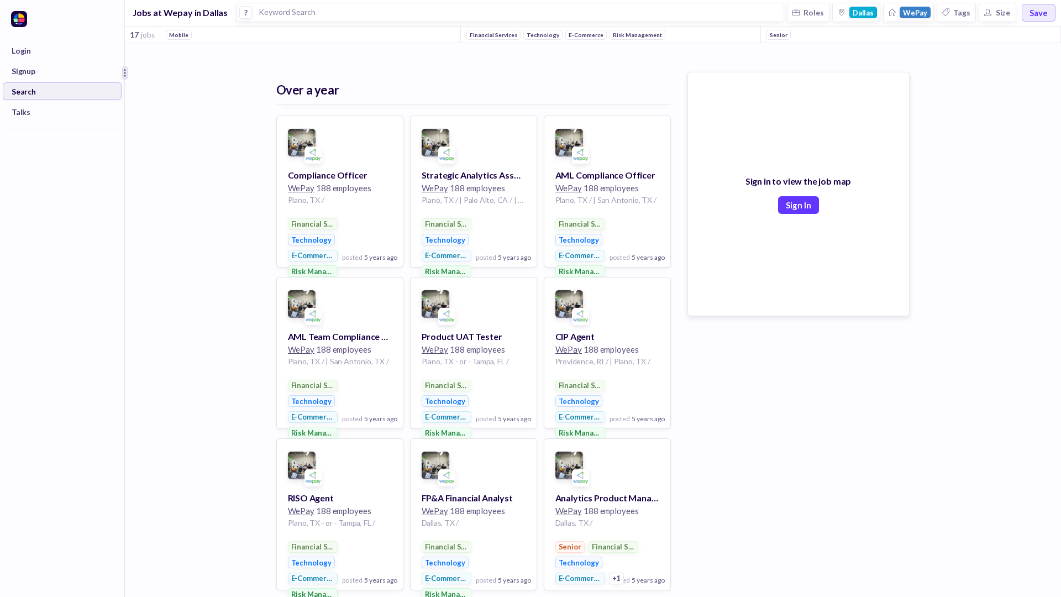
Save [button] (1039, 13)
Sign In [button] (798, 205)
